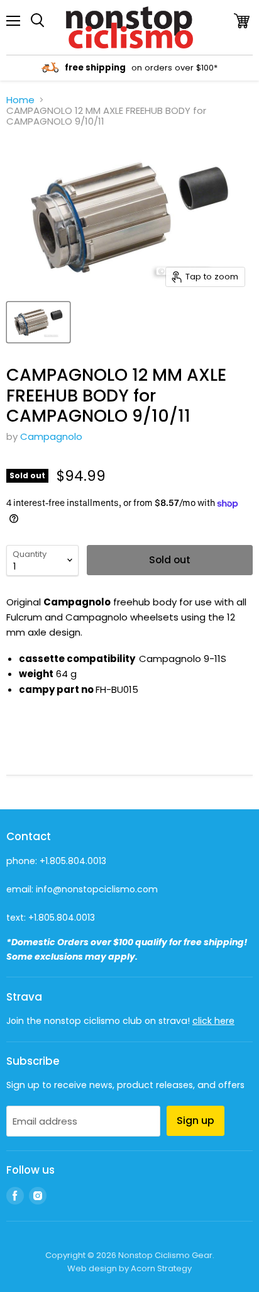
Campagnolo (51, 436)
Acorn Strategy (161, 1268)
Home (20, 99)
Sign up (195, 1120)
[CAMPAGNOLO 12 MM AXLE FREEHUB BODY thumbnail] (38, 322)
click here (213, 1020)
